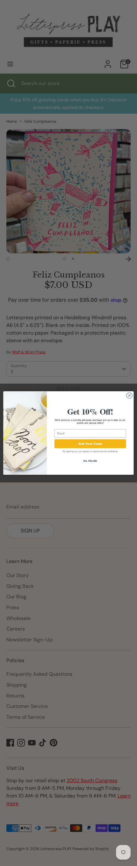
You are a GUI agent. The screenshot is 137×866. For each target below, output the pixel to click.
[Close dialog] (129, 395)
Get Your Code (90, 443)
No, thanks (90, 461)
